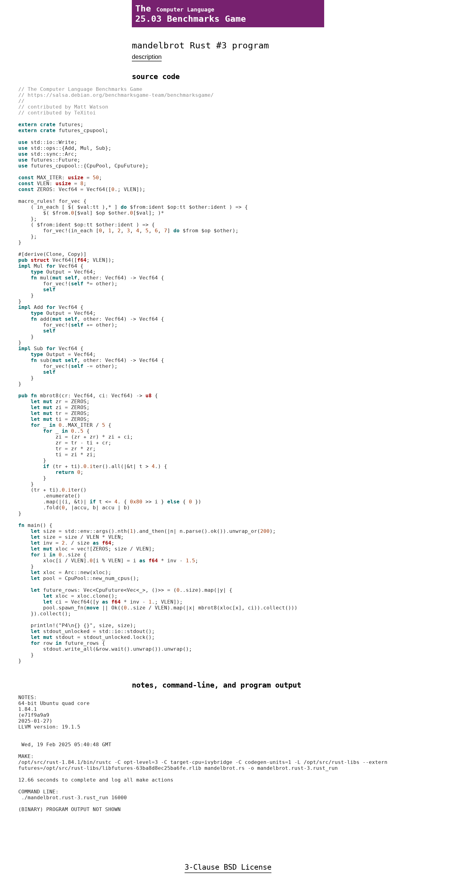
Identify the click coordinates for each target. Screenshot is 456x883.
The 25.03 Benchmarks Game (190, 13)
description (147, 56)
